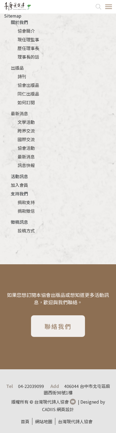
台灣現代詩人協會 (75, 421)
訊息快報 (26, 165)
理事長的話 (28, 56)
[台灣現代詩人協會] (17, 7)
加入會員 (19, 185)
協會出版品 (28, 85)
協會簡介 (26, 31)
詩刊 (22, 76)
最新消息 (19, 113)
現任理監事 (28, 39)
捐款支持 (26, 202)
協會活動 (26, 148)
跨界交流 (26, 130)
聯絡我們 (58, 327)
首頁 (25, 421)
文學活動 (26, 122)
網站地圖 (43, 421)
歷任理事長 (28, 48)
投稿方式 (26, 230)
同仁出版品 (28, 93)
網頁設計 (65, 409)
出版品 (17, 68)
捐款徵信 (26, 211)
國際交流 (26, 139)
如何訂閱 (26, 102)
